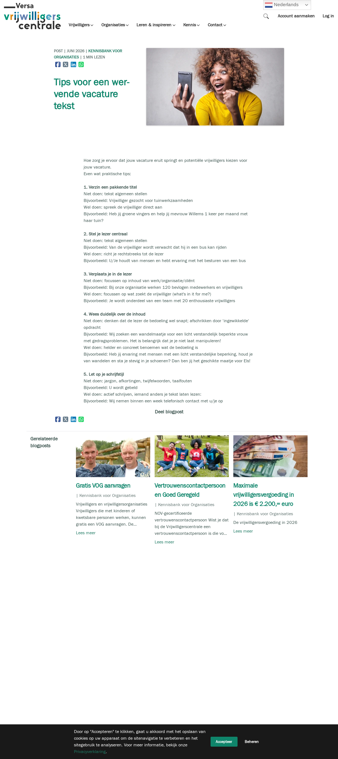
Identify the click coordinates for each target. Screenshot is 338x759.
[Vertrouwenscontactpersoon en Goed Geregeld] (192, 475)
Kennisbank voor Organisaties (107, 495)
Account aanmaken (296, 16)
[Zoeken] (266, 16)
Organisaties (113, 25)
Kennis (189, 25)
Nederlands (286, 4)
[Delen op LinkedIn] (73, 64)
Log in (328, 16)
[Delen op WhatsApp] (81, 64)
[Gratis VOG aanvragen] (113, 475)
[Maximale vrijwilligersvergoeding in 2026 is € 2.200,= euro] (270, 475)
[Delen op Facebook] (58, 64)
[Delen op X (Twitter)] (66, 64)
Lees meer (86, 533)
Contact (215, 25)
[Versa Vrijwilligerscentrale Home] (32, 16)
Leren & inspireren (154, 25)
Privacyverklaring (90, 751)
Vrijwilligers (79, 25)
